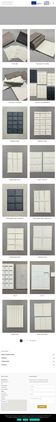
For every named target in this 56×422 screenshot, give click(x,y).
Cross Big (15, 63)
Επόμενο (33, 340)
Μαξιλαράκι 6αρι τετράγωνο (15, 218)
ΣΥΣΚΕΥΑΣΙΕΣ (5, 361)
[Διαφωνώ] (53, 418)
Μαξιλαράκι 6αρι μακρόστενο (42, 218)
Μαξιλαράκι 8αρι (15, 257)
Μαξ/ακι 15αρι (14, 141)
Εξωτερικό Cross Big (42, 63)
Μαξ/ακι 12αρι (42, 141)
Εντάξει (19, 419)
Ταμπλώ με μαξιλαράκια (42, 102)
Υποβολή (42, 406)
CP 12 (42, 295)
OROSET (8, 2)
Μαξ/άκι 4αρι (42, 257)
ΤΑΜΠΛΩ (3, 358)
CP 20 (15, 295)
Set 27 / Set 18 (42, 179)
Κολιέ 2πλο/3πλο (42, 334)
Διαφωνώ (25, 419)
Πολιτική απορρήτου (34, 419)
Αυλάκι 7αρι (15, 334)
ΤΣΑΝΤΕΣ (4, 364)
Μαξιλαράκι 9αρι (15, 179)
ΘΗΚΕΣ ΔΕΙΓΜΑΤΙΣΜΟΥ (8, 354)
